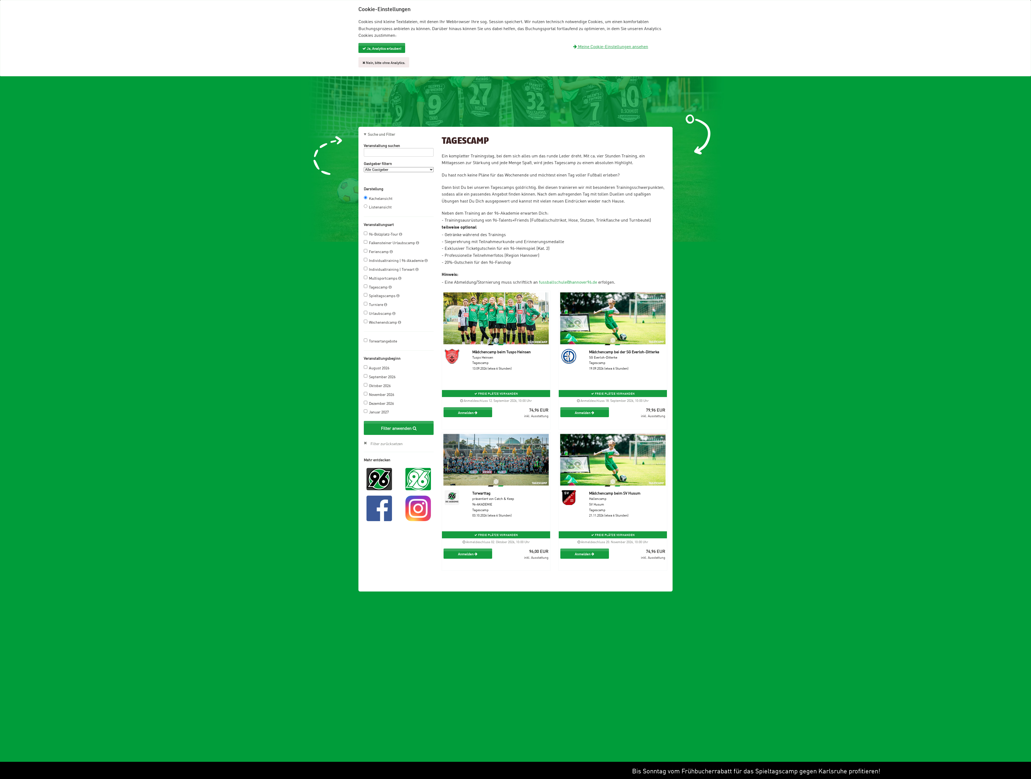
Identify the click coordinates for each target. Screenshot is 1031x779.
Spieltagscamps (382, 295)
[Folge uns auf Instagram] (418, 508)
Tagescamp (379, 286)
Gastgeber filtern (378, 163)
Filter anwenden (397, 428)
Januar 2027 (379, 411)
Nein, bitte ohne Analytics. (385, 62)
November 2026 (381, 394)
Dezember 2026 (381, 403)
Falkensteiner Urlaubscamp (392, 242)
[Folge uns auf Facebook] (379, 508)
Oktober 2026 (380, 385)
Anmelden (466, 412)
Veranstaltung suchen (382, 145)
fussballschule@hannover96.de (568, 282)
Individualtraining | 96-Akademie (396, 260)
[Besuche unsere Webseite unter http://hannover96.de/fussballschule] (379, 478)
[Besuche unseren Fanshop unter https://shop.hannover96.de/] (418, 478)
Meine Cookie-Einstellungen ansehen (612, 46)
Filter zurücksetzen (387, 443)
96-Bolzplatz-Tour (384, 233)
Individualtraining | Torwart (392, 269)
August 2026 (379, 367)
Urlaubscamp (380, 313)
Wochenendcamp (383, 321)
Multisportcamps (383, 277)
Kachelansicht (381, 198)
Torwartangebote (383, 340)
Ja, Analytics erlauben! (383, 48)
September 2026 (382, 376)
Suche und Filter (381, 134)
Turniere (376, 304)
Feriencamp (379, 251)
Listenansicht (380, 206)
